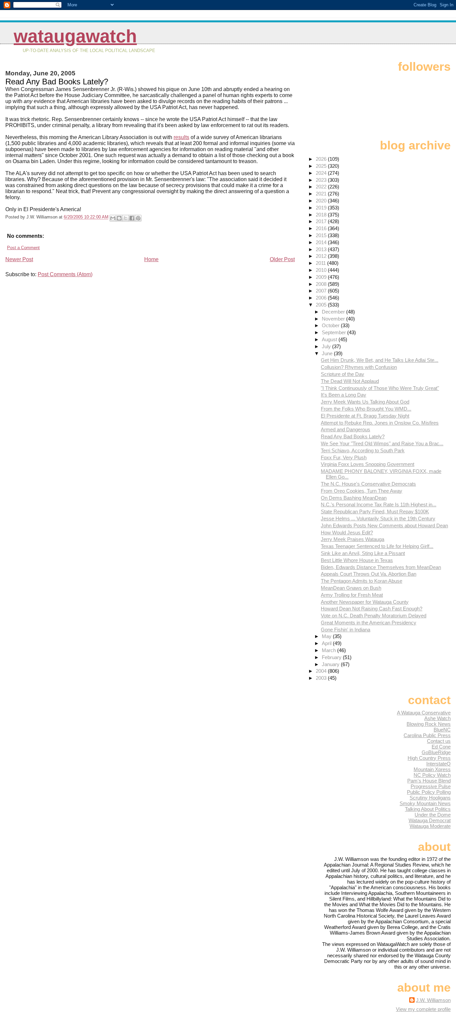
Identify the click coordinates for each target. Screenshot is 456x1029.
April (327, 643)
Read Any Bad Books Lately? (353, 436)
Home (151, 259)
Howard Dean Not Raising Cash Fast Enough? (371, 608)
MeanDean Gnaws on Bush (351, 588)
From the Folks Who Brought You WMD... (366, 409)
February (332, 657)
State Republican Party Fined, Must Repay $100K (375, 511)
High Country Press (429, 758)
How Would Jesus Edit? (347, 532)
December (334, 312)
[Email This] (112, 218)
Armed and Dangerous (345, 429)
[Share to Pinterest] (138, 218)
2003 (322, 678)
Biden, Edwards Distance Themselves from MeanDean (381, 567)
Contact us (439, 741)
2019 (322, 207)
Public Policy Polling (429, 792)
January (331, 664)
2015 (322, 235)
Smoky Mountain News (425, 803)
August (330, 339)
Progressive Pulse (431, 786)
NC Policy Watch (432, 775)
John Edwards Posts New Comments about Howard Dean (384, 525)
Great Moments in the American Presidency (368, 622)
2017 (322, 221)
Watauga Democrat (430, 820)
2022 (322, 186)
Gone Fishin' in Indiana (345, 629)
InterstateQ (438, 763)
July (327, 346)
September (334, 332)
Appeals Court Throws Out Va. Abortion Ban (368, 574)
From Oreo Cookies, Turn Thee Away (361, 491)
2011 (321, 263)
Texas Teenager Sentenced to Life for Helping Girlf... (377, 546)
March (329, 650)
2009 (322, 277)
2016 (322, 228)
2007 (322, 291)
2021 (322, 193)
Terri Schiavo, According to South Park (363, 450)
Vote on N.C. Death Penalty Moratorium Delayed (373, 615)
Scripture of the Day (342, 374)
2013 (322, 249)
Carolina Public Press (427, 735)
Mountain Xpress (432, 769)
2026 (322, 159)
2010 (322, 270)
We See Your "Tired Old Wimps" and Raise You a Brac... (382, 443)
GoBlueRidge (436, 752)
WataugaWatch (75, 36)
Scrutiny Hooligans (430, 798)
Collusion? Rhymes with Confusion (359, 367)
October (331, 325)
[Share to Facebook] (132, 218)
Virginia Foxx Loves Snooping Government (367, 464)
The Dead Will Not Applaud (350, 381)
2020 (322, 200)
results (181, 137)
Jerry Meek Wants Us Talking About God (365, 402)
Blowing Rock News (429, 724)
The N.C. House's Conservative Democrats (368, 484)
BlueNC (442, 729)
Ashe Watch (437, 718)
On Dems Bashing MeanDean (354, 498)
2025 (322, 166)
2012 (322, 256)
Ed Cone (441, 746)
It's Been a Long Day (343, 395)
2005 (322, 305)
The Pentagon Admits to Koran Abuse (361, 581)
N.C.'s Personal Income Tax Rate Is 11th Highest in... (378, 504)
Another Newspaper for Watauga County (365, 602)
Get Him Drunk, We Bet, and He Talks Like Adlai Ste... (379, 360)
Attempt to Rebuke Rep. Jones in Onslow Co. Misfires (380, 423)
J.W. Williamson (433, 1000)
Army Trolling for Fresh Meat (352, 595)
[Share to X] (125, 218)
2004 (322, 671)
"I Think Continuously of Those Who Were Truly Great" (380, 388)
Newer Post (19, 259)
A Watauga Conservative (424, 712)
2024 (322, 173)
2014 (322, 242)
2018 (322, 214)
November (334, 319)
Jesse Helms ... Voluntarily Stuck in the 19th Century (378, 518)
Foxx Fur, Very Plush (344, 457)
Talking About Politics (428, 809)
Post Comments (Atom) (65, 274)
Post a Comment (23, 247)
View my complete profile (423, 1009)
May (327, 636)
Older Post (282, 259)
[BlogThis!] (119, 218)
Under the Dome (433, 815)
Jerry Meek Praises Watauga (352, 539)
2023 (322, 180)
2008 (322, 284)
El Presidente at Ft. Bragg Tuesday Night (365, 416)
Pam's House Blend (429, 781)
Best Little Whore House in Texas (357, 560)
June (328, 353)
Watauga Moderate (430, 826)
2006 (322, 298)
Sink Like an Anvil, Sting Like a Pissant (363, 553)
